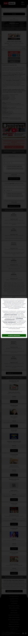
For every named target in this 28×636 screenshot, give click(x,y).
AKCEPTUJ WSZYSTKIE (14, 335)
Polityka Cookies (15, 328)
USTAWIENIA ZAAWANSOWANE (14, 331)
